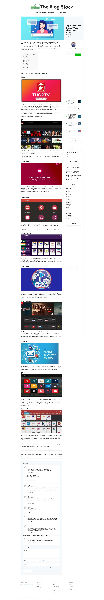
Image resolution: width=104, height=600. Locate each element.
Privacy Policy (39, 587)
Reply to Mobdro (31, 512)
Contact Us (39, 584)
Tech (56, 12)
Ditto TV (34, 366)
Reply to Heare (31, 492)
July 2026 (67, 186)
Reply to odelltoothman (32, 542)
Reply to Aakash (33, 480)
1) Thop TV (26, 56)
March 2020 (68, 210)
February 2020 (68, 212)
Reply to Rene (30, 521)
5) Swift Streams (27, 61)
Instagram (71, 587)
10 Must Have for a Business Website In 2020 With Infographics (72, 172)
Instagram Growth (50, 12)
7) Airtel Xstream (27, 64)
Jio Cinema (23, 186)
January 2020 (68, 213)
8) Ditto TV (26, 66)
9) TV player (26, 67)
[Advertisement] (73, 77)
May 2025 (67, 193)
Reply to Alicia (30, 472)
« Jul (67, 156)
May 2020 (67, 207)
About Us (64, 12)
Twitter (70, 584)
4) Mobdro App (26, 60)
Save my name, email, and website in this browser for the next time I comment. (37, 567)
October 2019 (68, 218)
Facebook (71, 586)
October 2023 (68, 194)
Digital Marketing (42, 12)
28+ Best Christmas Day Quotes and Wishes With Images (37, 535)
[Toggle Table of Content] (35, 53)
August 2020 (68, 205)
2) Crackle (26, 57)
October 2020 (68, 204)
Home (36, 12)
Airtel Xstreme (24, 331)
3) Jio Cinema (26, 58)
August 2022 (68, 202)
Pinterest (70, 589)
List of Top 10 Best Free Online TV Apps (29, 54)
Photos (60, 12)
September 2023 (69, 196)
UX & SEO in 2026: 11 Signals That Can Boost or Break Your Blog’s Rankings (73, 165)
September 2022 (69, 201)
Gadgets (55, 590)
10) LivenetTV (27, 68)
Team (38, 586)
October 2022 (68, 199)
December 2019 (69, 215)
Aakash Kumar (32, 475)
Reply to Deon (30, 532)
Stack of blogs (23, 584)
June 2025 (68, 191)
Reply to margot (31, 503)
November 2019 (69, 216)
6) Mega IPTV (26, 63)
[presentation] (73, 44)
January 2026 (68, 188)
